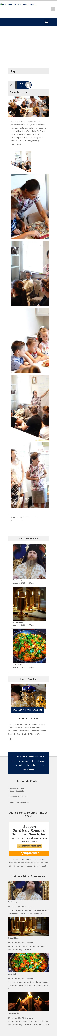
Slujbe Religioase (38, 761)
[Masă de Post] (29, 646)
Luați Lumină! (13, 1013)
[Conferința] (29, 561)
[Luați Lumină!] (28, 1001)
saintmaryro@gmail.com (20, 802)
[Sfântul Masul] (29, 603)
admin (15, 517)
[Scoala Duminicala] (28, 106)
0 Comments (18, 520)
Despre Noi (23, 761)
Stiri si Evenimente (30, 517)
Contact (41, 765)
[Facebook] (9, 21)
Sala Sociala (30, 765)
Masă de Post (18, 664)
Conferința (17, 580)
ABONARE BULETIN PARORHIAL (27, 710)
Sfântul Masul (18, 622)
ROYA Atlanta (28, 769)
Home (13, 761)
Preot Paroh (17, 765)
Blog (13, 71)
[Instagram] (13, 21)
